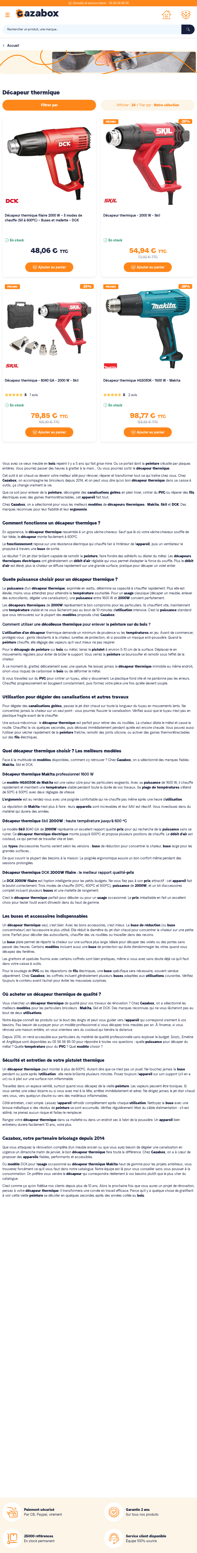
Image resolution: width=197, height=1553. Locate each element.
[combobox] (98, 29)
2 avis (132, 395)
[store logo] (37, 13)
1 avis (34, 395)
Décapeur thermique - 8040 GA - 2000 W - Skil (41, 380)
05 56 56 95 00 (119, 3)
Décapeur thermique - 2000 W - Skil (131, 215)
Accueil (13, 45)
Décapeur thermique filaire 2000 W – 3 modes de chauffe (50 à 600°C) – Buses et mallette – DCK (43, 217)
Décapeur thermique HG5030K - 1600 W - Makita (141, 380)
